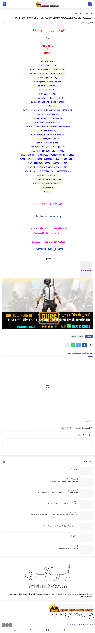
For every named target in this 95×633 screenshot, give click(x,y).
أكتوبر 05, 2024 (71, 479)
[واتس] (3, 625)
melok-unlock (71, 625)
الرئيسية (87, 13)
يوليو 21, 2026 (72, 535)
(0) (3, 23)
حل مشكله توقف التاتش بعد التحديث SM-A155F (62, 503)
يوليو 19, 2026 (72, 501)
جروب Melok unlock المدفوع (68, 548)
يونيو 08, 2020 (72, 546)
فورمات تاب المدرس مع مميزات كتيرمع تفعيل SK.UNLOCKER (57, 492)
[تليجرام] (7, 625)
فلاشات (73, 336)
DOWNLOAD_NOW (48, 249)
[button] (84, 345)
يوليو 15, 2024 (72, 468)
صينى (77, 13)
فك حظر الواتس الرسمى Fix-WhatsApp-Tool (63, 481)
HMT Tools (74, 537)
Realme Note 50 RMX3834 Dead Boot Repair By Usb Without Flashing (54, 515)
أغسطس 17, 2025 (70, 512)
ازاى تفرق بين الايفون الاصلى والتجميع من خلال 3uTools (59, 526)
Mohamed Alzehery (48, 216)
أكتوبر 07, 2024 (71, 490)
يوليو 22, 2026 (72, 524)
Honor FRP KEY (73, 470)
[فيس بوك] (10, 625)
